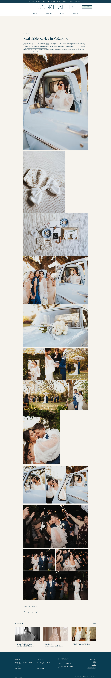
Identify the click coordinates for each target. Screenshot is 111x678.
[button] (49, 13)
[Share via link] (37, 612)
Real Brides (33, 22)
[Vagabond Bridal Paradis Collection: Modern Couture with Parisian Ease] (55, 634)
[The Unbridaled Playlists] (83, 634)
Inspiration (42, 22)
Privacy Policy (91, 668)
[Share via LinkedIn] (33, 612)
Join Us (93, 665)
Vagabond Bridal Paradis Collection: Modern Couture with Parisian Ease (55, 645)
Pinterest (85, 676)
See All (94, 623)
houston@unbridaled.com (44, 666)
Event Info (50, 22)
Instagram (78, 676)
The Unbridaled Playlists (81, 644)
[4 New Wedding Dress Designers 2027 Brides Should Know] (27, 634)
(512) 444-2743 (19, 668)
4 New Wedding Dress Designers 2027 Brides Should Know (25, 645)
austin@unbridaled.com (21, 666)
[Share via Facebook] (24, 612)
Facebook (93, 676)
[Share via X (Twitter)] (28, 612)
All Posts (17, 22)
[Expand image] (44, 182)
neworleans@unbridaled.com (66, 666)
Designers (24, 22)
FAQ (94, 662)
